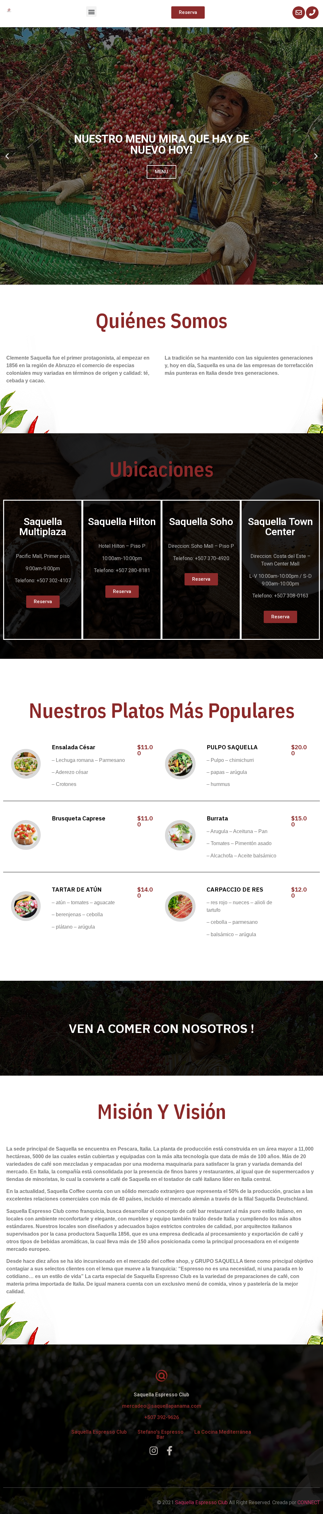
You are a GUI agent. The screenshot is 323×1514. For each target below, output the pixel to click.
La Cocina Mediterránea (222, 1432)
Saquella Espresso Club (99, 1432)
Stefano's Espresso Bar (161, 1434)
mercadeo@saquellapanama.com (161, 1406)
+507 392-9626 (161, 1417)
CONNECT (308, 1502)
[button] (91, 11)
